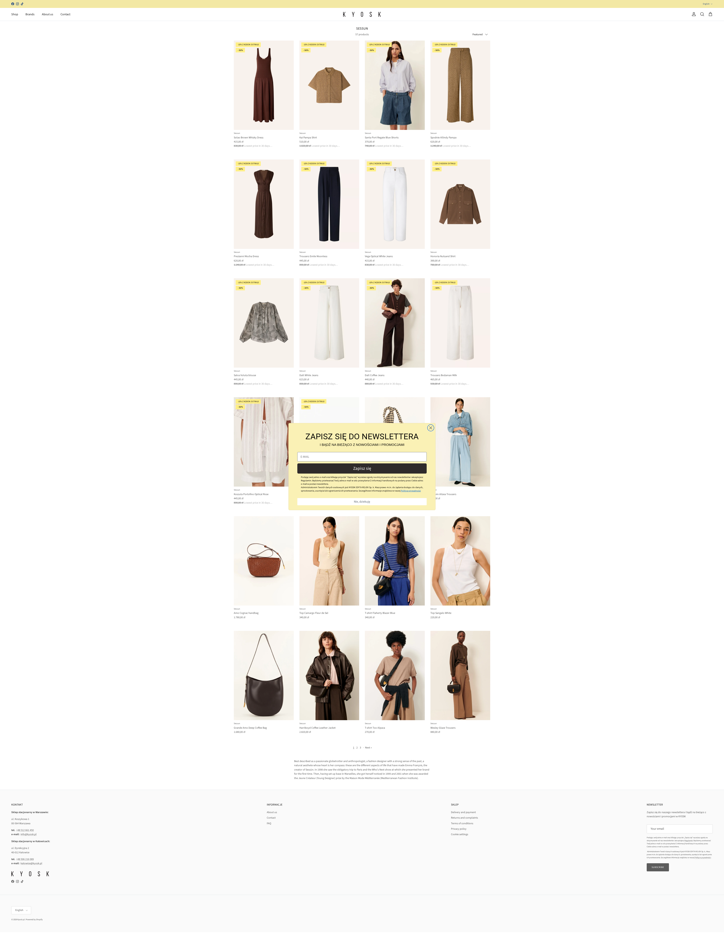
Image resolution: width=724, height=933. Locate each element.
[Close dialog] (430, 428)
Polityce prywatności (411, 490)
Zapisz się (362, 468)
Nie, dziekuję (362, 502)
